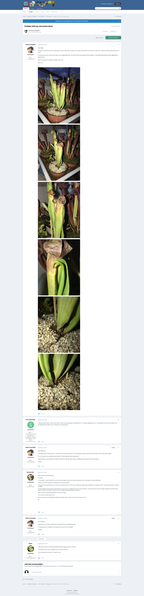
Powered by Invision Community (72, 593)
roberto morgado (34, 30)
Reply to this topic (113, 37)
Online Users (55, 11)
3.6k (31, 556)
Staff (48, 11)
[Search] (119, 8)
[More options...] (118, 45)
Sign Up (118, 3)
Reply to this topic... (37, 572)
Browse (26, 8)
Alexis (30, 543)
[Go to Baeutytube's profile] (30, 477)
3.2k (31, 432)
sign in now (57, 566)
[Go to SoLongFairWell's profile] (30, 424)
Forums (31, 11)
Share (106, 31)
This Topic (113, 8)
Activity (32, 8)
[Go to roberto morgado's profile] (26, 31)
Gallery (37, 11)
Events (24, 11)
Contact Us (69, 590)
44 (31, 57)
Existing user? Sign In (106, 3)
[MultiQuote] (39, 414)
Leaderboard (40, 8)
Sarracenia (38, 32)
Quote (42, 413)
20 (31, 485)
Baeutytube (30, 472)
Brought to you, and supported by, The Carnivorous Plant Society (72, 21)
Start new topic (99, 37)
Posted (42, 44)
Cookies (75, 590)
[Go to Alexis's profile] (30, 548)
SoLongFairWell (30, 419)
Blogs (42, 11)
